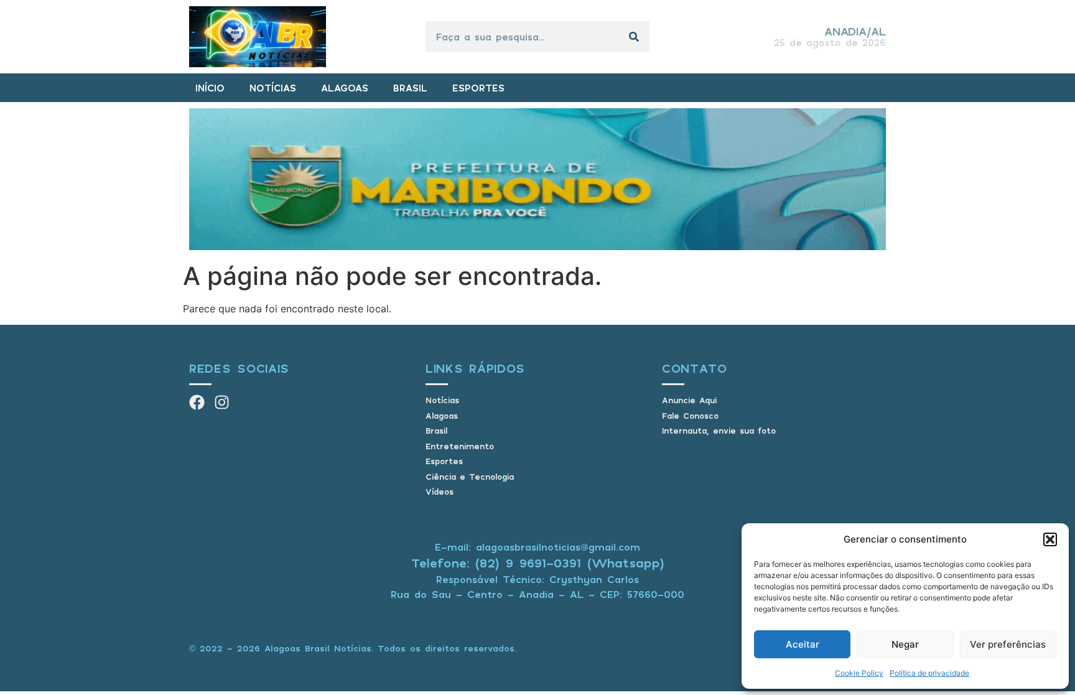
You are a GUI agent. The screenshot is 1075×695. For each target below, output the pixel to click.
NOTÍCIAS (272, 87)
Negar (905, 644)
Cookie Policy (859, 673)
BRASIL (410, 87)
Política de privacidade (929, 673)
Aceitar (802, 644)
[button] (1050, 539)
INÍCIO (210, 87)
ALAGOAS (344, 87)
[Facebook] (197, 402)
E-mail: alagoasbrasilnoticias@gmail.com (537, 547)
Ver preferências (1008, 644)
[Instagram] (222, 402)
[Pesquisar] (633, 36)
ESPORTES (478, 87)
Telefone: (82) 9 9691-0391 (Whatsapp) (537, 563)
